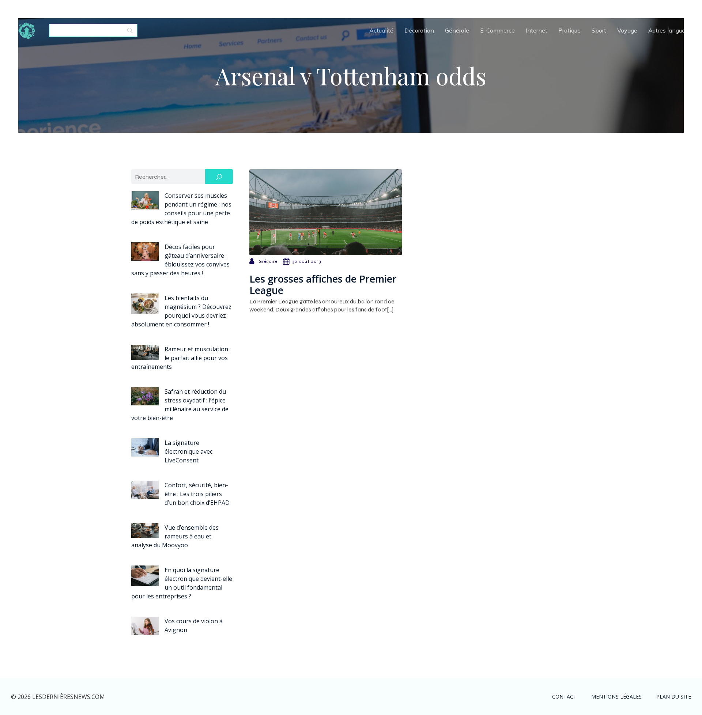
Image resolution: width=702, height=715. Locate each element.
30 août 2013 (306, 261)
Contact (564, 696)
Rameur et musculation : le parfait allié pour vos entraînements (181, 358)
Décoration (419, 30)
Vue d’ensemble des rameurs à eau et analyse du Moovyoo (175, 536)
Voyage (627, 30)
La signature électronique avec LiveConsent (188, 451)
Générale (457, 30)
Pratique (569, 30)
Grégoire (268, 261)
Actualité (381, 30)
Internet (536, 30)
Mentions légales (616, 696)
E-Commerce (497, 30)
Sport (599, 30)
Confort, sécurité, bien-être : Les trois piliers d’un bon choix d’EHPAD (197, 494)
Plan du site (673, 696)
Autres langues (668, 30)
